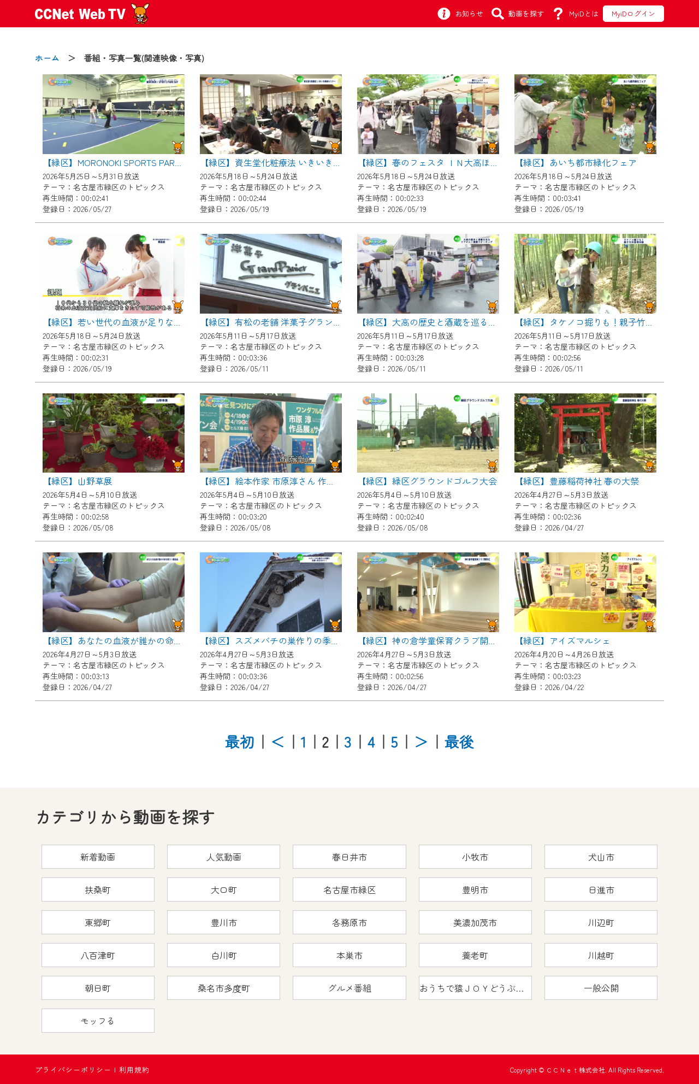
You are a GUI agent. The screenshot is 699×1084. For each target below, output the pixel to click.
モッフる (97, 1020)
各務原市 (349, 922)
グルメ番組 (349, 987)
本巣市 (349, 955)
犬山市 (601, 856)
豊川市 (224, 922)
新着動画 (97, 856)
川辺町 (601, 922)
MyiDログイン (633, 13)
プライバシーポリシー (73, 1069)
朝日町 (98, 987)
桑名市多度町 (224, 987)
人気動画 (223, 856)
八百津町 (97, 955)
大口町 (224, 889)
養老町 (475, 955)
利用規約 (134, 1069)
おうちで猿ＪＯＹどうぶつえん (475, 987)
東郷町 (98, 922)
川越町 (601, 955)
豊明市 (475, 889)
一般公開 (601, 987)
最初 (239, 741)
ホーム (47, 57)
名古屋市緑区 (349, 889)
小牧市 (475, 856)
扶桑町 (98, 889)
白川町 (224, 955)
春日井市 (349, 856)
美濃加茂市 (475, 922)
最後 (459, 741)
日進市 (601, 889)
